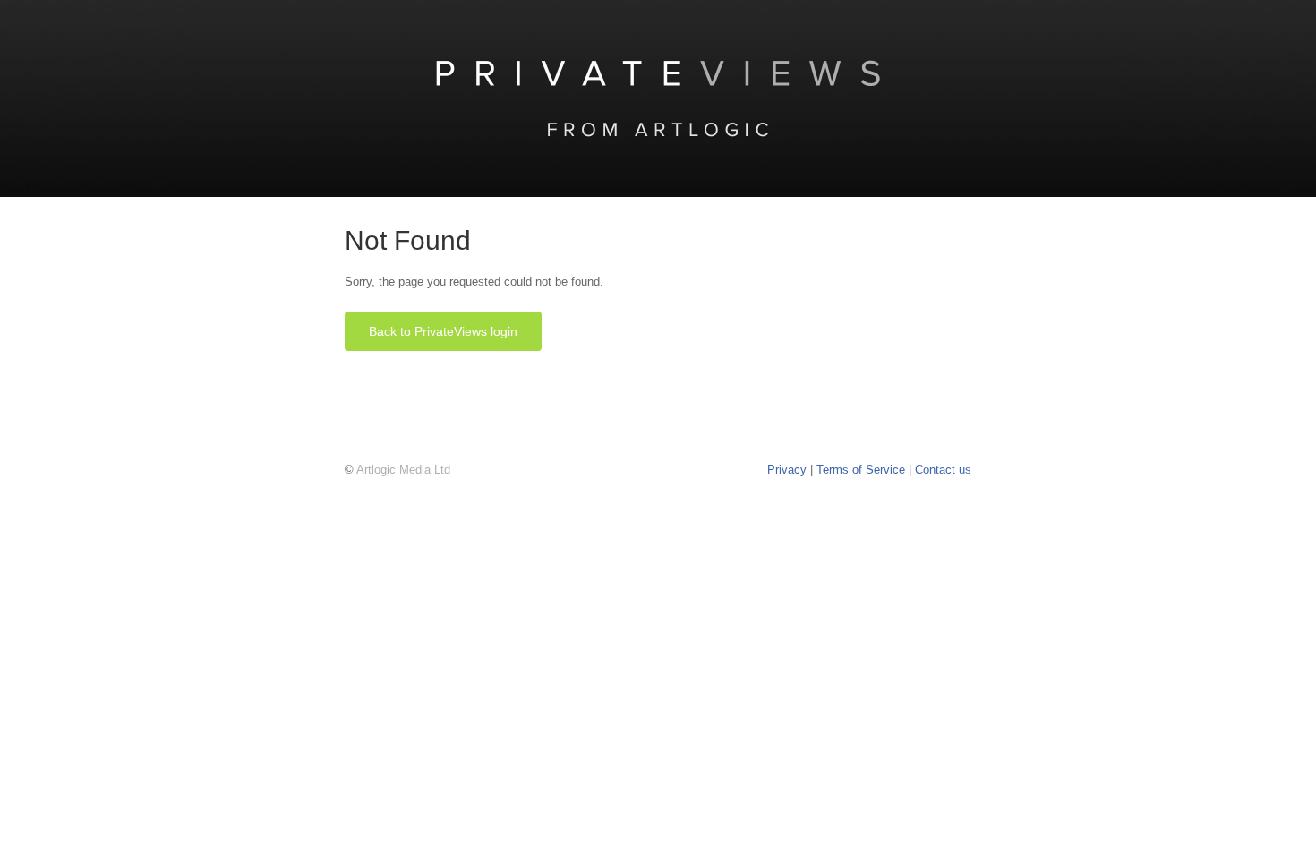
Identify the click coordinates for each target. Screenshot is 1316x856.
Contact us (943, 469)
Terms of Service (862, 469)
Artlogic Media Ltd (403, 469)
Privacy (788, 469)
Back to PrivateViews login (443, 331)
